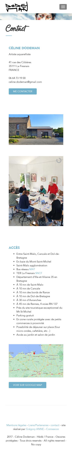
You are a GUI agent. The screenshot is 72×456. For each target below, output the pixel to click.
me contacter (22, 91)
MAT (32, 269)
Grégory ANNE (35, 429)
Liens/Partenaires (38, 425)
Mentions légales (16, 425)
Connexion (52, 429)
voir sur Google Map (27, 385)
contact (55, 425)
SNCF (38, 273)
